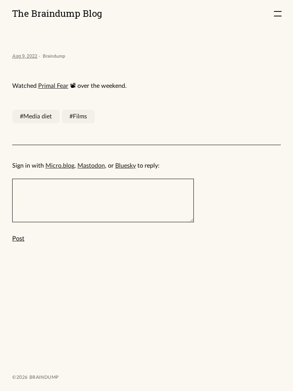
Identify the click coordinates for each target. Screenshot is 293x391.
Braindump (43, 377)
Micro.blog (59, 166)
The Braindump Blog (57, 13)
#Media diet (36, 116)
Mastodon (91, 166)
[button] (277, 13)
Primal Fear (53, 86)
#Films (78, 116)
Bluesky (125, 166)
